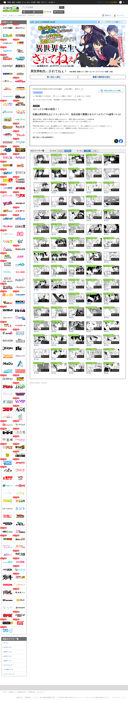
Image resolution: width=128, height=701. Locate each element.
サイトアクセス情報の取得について (97, 697)
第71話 (36, 359)
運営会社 (19, 697)
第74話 (88, 359)
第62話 (53, 331)
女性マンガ (7, 661)
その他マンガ (8, 669)
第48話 (71, 290)
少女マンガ (7, 656)
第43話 (71, 276)
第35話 (106, 248)
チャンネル (26, 2)
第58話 (71, 317)
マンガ (49, 12)
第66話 (36, 345)
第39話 (88, 262)
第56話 (36, 317)
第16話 (36, 206)
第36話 (36, 262)
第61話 (36, 331)
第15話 (106, 192)
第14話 (88, 192)
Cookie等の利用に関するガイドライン (70, 697)
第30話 (106, 234)
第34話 (88, 248)
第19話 (88, 206)
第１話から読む (54, 77)
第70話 (106, 345)
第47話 (53, 290)
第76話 (36, 373)
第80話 (106, 373)
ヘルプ (35, 697)
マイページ (120, 15)
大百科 (33, 2)
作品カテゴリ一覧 (11, 639)
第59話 (88, 317)
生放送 (18, 2)
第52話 (53, 304)
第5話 (106, 165)
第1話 (36, 165)
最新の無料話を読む (102, 77)
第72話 (53, 359)
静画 (13, 2)
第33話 (71, 248)
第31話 (36, 248)
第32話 (53, 248)
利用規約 (28, 697)
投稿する (108, 15)
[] (79, 89)
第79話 (88, 373)
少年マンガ (7, 647)
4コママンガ (8, 665)
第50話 (106, 290)
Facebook (121, 141)
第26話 (36, 234)
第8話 (71, 179)
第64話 (88, 331)
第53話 (71, 304)
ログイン (100, 2)
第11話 (36, 192)
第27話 (53, 234)
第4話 (88, 165)
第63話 (71, 331)
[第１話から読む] (77, 67)
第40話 (106, 262)
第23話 (71, 220)
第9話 (88, 179)
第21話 (36, 220)
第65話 (106, 331)
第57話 (53, 317)
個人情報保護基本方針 (47, 697)
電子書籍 (60, 12)
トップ (28, 12)
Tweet (116, 141)
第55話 (106, 304)
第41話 (36, 276)
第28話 (71, 234)
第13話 (71, 192)
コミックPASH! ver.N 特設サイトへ (112, 22)
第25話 (106, 220)
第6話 (36, 179)
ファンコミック (9, 674)
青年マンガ (7, 652)
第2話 (53, 165)
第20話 (106, 206)
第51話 (36, 304)
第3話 (71, 165)
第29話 (88, 234)
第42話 (53, 276)
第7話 (53, 179)
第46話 (36, 290)
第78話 (71, 373)
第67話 (53, 345)
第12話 (53, 192)
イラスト (39, 12)
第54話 (88, 304)
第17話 (53, 206)
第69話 (88, 345)
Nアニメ (44, 2)
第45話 (106, 276)
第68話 (71, 345)
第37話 (53, 262)
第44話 (88, 276)
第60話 (106, 317)
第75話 (106, 359)
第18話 (71, 206)
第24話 (88, 220)
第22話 (53, 220)
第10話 (106, 179)
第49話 (88, 290)
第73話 (71, 359)
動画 (9, 2)
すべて (6, 643)
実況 (38, 2)
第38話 (71, 262)
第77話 (53, 373)
